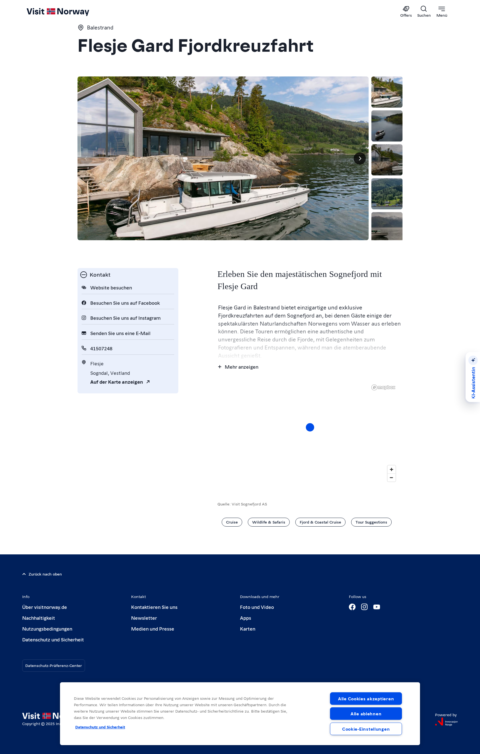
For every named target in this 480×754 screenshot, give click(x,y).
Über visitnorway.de (44, 607)
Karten (247, 628)
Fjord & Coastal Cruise (320, 521)
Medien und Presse (152, 628)
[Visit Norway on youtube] (376, 607)
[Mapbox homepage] (383, 387)
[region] (240, 713)
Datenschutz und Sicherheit (53, 639)
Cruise (232, 521)
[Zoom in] (392, 469)
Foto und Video (257, 607)
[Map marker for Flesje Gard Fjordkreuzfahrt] (310, 427)
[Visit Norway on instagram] (364, 607)
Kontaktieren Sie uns (154, 607)
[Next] (360, 158)
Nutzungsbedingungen (47, 628)
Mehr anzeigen (241, 366)
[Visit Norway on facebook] (352, 607)
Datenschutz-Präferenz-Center (53, 665)
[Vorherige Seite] (86, 158)
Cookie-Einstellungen (366, 729)
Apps (245, 617)
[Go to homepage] (67, 11)
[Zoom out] (392, 477)
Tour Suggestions (371, 521)
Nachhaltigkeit (38, 617)
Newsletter (144, 617)
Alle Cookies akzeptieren (366, 698)
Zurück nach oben (45, 573)
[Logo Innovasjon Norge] (446, 722)
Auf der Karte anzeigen (116, 381)
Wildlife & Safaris (268, 521)
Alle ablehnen (366, 713)
